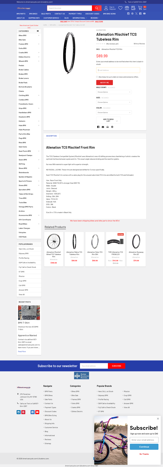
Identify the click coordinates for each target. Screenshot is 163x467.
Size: (102, 97)
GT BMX (21, 272)
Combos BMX (23, 100)
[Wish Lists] (121, 8)
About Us (21, 18)
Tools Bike (23, 202)
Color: (103, 108)
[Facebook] (140, 14)
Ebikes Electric (24, 57)
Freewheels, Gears (26, 104)
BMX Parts (21, 14)
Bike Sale (22, 40)
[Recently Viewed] (135, 8)
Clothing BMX (24, 95)
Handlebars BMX (25, 112)
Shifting (22, 164)
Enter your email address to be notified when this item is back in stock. (119, 62)
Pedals (21, 65)
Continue (144, 446)
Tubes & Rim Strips (26, 194)
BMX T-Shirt (23, 322)
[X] (136, 14)
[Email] (103, 127)
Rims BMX (22, 143)
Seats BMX (23, 160)
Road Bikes (23, 224)
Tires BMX (22, 198)
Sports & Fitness (25, 181)
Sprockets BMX (24, 190)
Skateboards (24, 172)
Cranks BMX (23, 53)
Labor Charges (24, 228)
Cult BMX (22, 285)
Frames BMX (23, 44)
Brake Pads (23, 83)
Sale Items (23, 147)
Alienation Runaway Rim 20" (136, 253)
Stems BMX (23, 185)
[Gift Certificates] (128, 8)
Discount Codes (92, 14)
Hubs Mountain (24, 130)
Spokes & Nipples (25, 177)
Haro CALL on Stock (26, 249)
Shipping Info (34, 18)
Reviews (94, 18)
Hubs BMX (22, 125)
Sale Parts (46, 14)
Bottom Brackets (25, 87)
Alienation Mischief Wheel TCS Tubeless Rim (53, 254)
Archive (22, 211)
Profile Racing (24, 258)
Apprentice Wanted (27, 335)
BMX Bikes (33, 14)
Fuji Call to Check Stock (27, 267)
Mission (22, 276)
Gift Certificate (25, 220)
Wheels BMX (23, 61)
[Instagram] (128, 14)
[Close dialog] (158, 419)
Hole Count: (105, 87)
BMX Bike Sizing (109, 14)
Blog (67, 18)
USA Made (23, 237)
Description (51, 136)
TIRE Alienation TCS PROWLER (115, 253)
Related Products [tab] (55, 226)
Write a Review (139, 43)
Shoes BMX (23, 168)
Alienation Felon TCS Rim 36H (94, 253)
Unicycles (22, 232)
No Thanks (144, 454)
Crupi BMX (22, 281)
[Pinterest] (132, 14)
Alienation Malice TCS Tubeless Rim (74, 253)
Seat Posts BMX (25, 151)
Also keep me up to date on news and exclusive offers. (119, 77)
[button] (81, 375)
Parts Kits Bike (24, 134)
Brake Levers (24, 78)
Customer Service (51, 18)
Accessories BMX (25, 215)
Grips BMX (22, 108)
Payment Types (75, 14)
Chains (21, 91)
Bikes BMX (22, 35)
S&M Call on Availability (27, 262)
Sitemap (48, 443)
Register (112, 9)
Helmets (22, 121)
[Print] (108, 127)
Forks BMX (23, 48)
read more (22, 351)
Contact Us (60, 14)
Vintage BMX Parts (26, 207)
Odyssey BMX (23, 253)
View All (22, 294)
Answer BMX (23, 290)
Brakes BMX (23, 74)
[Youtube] (144, 14)
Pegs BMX (22, 138)
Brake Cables (24, 70)
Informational (79, 18)
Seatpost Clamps (25, 155)
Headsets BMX (24, 117)
